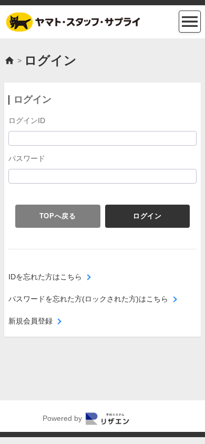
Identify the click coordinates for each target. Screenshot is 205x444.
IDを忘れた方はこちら (45, 277)
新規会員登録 (30, 321)
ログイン (147, 216)
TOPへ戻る (57, 216)
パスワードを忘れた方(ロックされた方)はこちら (88, 299)
